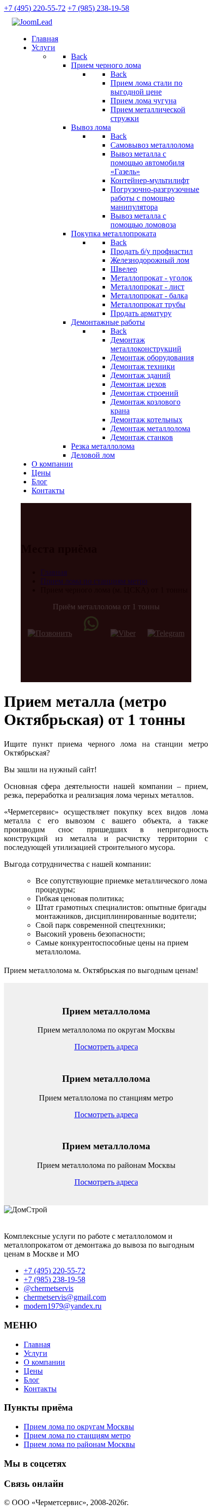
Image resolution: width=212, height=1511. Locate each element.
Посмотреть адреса (106, 1046)
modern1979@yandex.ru (63, 1306)
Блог (31, 1380)
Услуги (35, 1353)
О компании (44, 1362)
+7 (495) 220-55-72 (35, 8)
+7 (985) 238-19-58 (98, 8)
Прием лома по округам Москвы (79, 1426)
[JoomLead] (32, 22)
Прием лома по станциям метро (77, 1435)
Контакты (40, 1389)
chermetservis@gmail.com (65, 1297)
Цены (33, 1371)
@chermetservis (48, 1288)
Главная (37, 1344)
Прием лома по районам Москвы (79, 1444)
